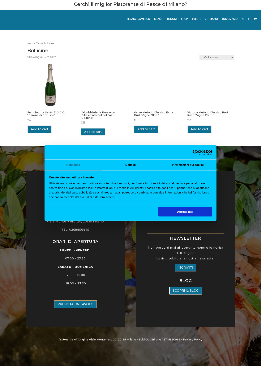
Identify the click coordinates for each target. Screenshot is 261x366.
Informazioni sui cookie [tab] (187, 164)
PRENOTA (171, 18)
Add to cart (39, 129)
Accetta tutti (185, 211)
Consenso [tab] (73, 164)
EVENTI (196, 18)
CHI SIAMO (211, 18)
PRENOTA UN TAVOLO (75, 304)
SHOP (184, 18)
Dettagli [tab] (130, 164)
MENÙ (157, 18)
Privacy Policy (192, 339)
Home (31, 43)
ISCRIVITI (185, 267)
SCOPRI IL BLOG (186, 290)
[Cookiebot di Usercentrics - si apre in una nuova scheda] (195, 152)
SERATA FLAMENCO (138, 18)
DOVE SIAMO (229, 18)
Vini (39, 43)
